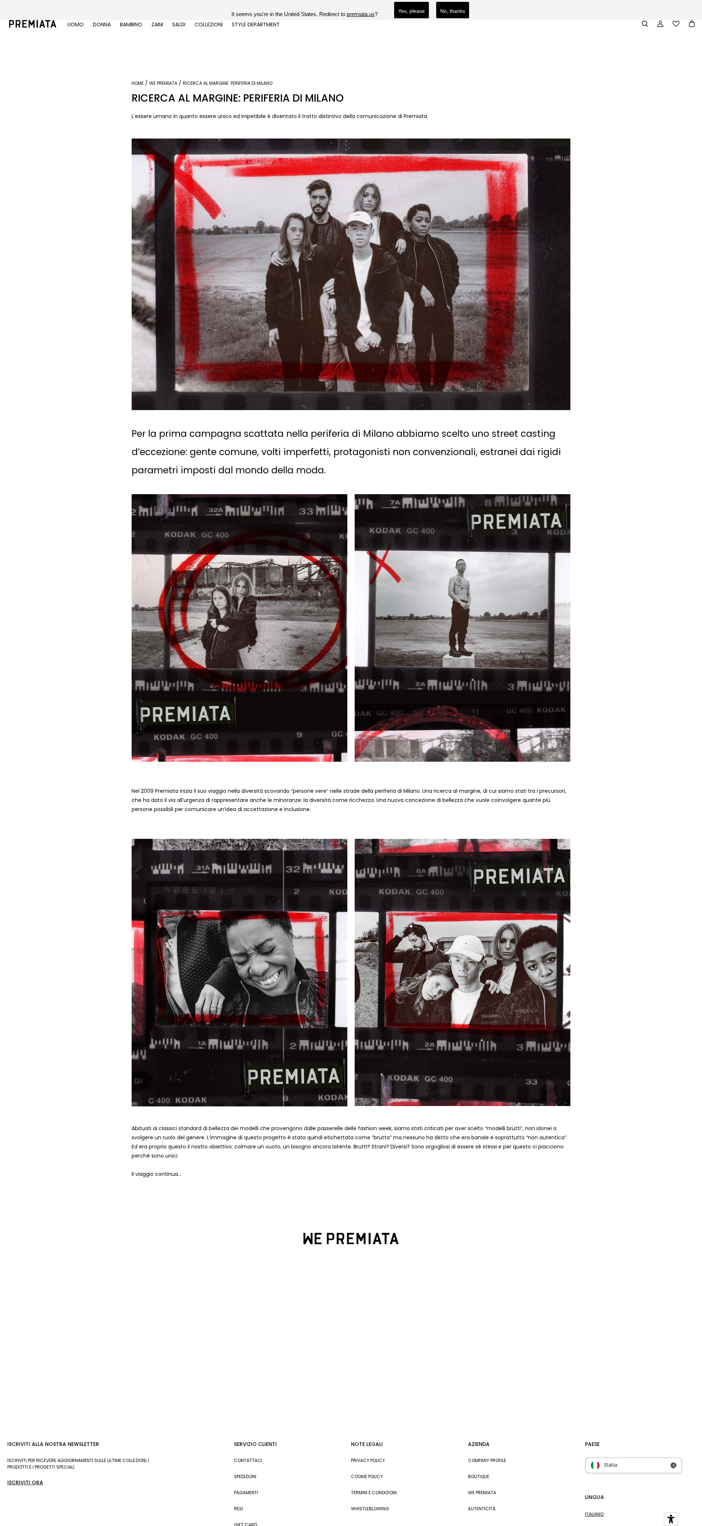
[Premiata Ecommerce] (32, 26)
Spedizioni (245, 1476)
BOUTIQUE (478, 1476)
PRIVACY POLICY (368, 1460)
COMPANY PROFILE (487, 1460)
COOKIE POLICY (367, 1476)
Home (138, 83)
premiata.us (361, 14)
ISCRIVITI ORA (25, 1482)
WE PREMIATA (163, 83)
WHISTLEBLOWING (370, 1509)
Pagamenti (246, 1492)
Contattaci (248, 1460)
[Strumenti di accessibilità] (671, 1519)
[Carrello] (692, 24)
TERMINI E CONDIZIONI (374, 1492)
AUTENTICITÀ (481, 1509)
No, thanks (452, 11)
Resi (238, 1509)
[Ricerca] (645, 23)
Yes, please (411, 11)
